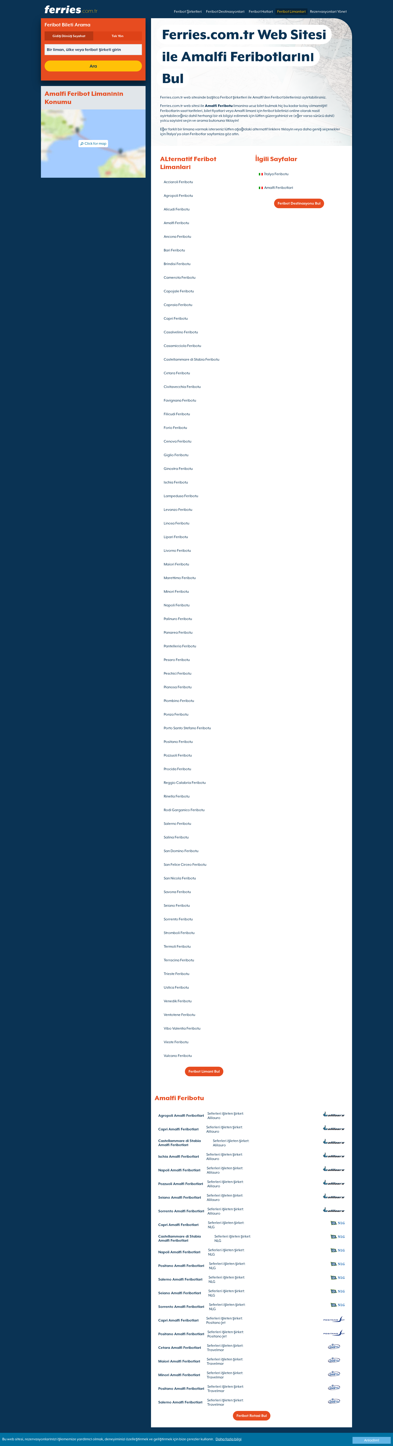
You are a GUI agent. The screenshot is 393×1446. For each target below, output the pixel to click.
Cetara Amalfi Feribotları (179, 1348)
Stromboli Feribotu (179, 933)
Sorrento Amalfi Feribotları (181, 1211)
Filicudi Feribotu (177, 414)
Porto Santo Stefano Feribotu (187, 728)
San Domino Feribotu (181, 851)
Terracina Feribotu (179, 960)
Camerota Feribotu (179, 278)
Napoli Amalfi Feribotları (179, 1170)
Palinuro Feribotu (178, 619)
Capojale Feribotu (179, 291)
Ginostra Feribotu (178, 469)
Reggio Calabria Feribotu (185, 783)
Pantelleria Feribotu (180, 646)
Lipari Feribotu (176, 537)
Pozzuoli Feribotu (178, 755)
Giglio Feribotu (176, 455)
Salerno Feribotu (177, 824)
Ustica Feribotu (176, 987)
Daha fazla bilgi (229, 1439)
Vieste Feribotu (176, 1042)
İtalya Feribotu (276, 174)
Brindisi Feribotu (177, 264)
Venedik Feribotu (177, 1001)
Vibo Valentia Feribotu (182, 1028)
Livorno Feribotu (177, 551)
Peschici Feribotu (177, 673)
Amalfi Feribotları (278, 188)
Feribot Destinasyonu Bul (299, 203)
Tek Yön (117, 36)
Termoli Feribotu (177, 947)
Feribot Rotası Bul (252, 1416)
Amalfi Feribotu (219, 106)
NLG (211, 1227)
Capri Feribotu (176, 319)
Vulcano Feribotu (178, 1056)
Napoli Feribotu (176, 605)
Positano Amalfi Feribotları (181, 1266)
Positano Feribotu (178, 742)
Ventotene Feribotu (179, 1015)
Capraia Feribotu (178, 305)
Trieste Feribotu (176, 974)
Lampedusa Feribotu (181, 496)
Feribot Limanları (291, 12)
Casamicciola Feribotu (182, 346)
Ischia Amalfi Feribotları (178, 1157)
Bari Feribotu (174, 250)
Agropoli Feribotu (178, 196)
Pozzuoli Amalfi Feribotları (180, 1184)
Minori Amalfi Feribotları (179, 1375)
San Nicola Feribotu (180, 878)
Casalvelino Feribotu (181, 332)
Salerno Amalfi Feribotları (180, 1279)
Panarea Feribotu (178, 633)
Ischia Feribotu (176, 482)
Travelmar (215, 1350)
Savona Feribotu (177, 892)
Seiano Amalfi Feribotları (179, 1197)
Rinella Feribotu (176, 796)
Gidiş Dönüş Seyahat (69, 36)
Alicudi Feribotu (176, 209)
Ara (93, 65)
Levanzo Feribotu (178, 510)
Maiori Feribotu (176, 564)
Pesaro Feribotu (177, 660)
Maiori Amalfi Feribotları (179, 1361)
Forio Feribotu (175, 428)
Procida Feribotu (177, 769)
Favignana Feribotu (180, 400)
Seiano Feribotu (177, 906)
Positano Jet (215, 1323)
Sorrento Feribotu (178, 919)
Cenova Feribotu (177, 441)
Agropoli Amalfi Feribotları (181, 1116)
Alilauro (213, 1118)
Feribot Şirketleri (188, 12)
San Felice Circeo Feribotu (185, 865)
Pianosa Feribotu (177, 687)
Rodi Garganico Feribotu (184, 810)
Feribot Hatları (261, 12)
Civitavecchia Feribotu (182, 387)
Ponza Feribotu (176, 714)
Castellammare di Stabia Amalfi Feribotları (179, 1143)
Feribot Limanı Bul (204, 1071)
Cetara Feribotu (177, 373)
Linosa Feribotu (176, 523)
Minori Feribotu (176, 592)
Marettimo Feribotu (180, 578)
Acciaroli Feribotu (178, 182)
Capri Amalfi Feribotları (178, 1129)
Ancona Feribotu (177, 237)
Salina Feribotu (176, 837)
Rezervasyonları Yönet (328, 12)
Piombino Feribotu (179, 701)
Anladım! (371, 1440)
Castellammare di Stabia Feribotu (191, 359)
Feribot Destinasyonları (225, 12)
